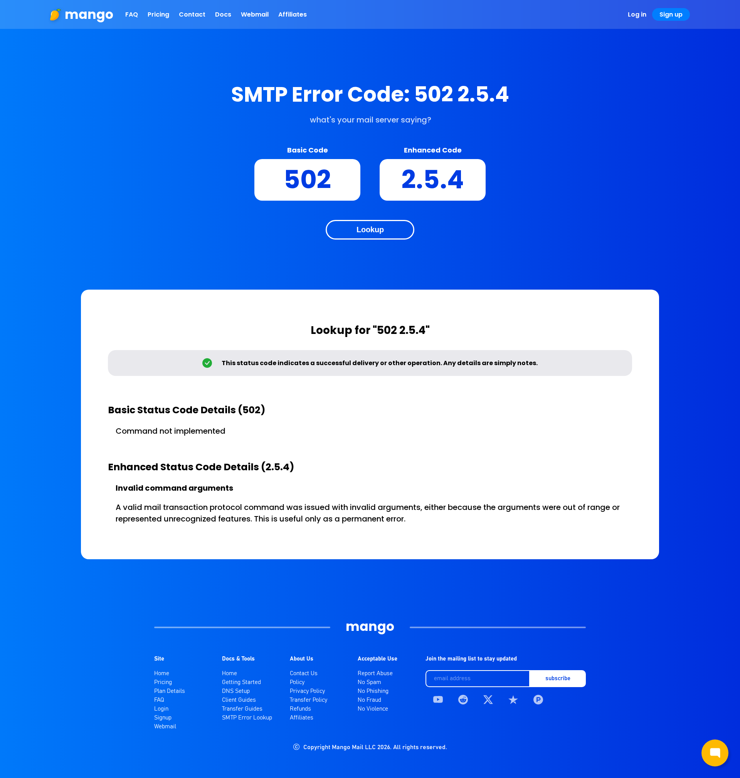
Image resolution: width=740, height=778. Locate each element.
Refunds (300, 709)
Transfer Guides (242, 709)
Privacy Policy (307, 691)
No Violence (373, 709)
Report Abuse (375, 673)
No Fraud (369, 700)
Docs (223, 14)
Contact (192, 14)
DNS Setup (236, 691)
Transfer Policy (308, 700)
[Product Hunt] (538, 699)
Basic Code (307, 150)
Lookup (370, 229)
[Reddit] (463, 699)
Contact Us (304, 673)
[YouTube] (438, 699)
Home (161, 673)
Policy (297, 682)
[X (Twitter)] (488, 699)
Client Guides (239, 700)
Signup (163, 718)
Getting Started (241, 682)
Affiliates (292, 14)
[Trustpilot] (513, 699)
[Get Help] (714, 752)
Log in (637, 14)
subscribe (557, 678)
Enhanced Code (433, 150)
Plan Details (169, 691)
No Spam (369, 682)
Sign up (671, 14)
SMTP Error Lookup (247, 718)
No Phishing (373, 691)
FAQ (131, 14)
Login (161, 709)
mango (89, 14)
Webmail (255, 14)
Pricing (158, 14)
